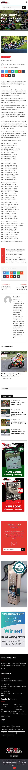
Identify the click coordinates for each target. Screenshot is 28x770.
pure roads (8, 259)
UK (6, 24)
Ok (14, 767)
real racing (15, 259)
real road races (22, 259)
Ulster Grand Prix (5, 716)
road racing (23, 262)
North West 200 (18, 709)
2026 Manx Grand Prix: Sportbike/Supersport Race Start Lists (18, 414)
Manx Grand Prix (18, 706)
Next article (23, 284)
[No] (26, 764)
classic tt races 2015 (10, 249)
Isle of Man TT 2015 (19, 704)
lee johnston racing (18, 254)
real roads (17, 262)
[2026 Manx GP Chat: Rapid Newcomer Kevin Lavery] (5, 432)
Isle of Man (4, 706)
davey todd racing (20, 249)
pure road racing (16, 257)
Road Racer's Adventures (20, 713)
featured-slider (20, 251)
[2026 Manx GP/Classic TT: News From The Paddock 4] (5, 422)
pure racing (8, 257)
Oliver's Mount (11, 24)
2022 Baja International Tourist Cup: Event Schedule (21, 287)
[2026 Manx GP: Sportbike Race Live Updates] (5, 403)
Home (3, 24)
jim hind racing (9, 254)
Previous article (6, 284)
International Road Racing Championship (7, 712)
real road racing (9, 262)
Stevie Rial (16, 297)
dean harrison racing (10, 251)
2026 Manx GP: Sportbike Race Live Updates (12, 680)
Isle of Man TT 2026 (19, 711)
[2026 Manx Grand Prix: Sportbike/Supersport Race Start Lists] (5, 413)
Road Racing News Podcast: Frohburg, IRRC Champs (6, 287)
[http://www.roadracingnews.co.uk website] (13, 64)
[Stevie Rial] (14, 64)
